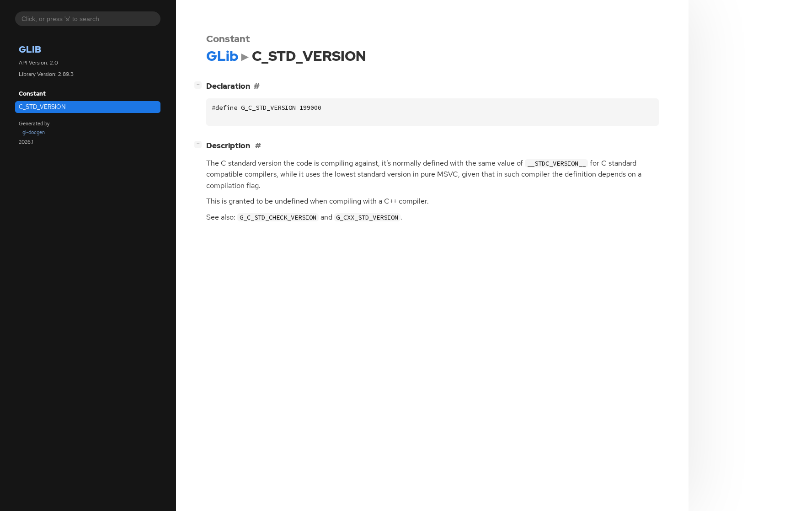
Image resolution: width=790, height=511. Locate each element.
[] (200, 84)
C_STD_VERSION (42, 107)
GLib (30, 49)
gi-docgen (33, 132)
